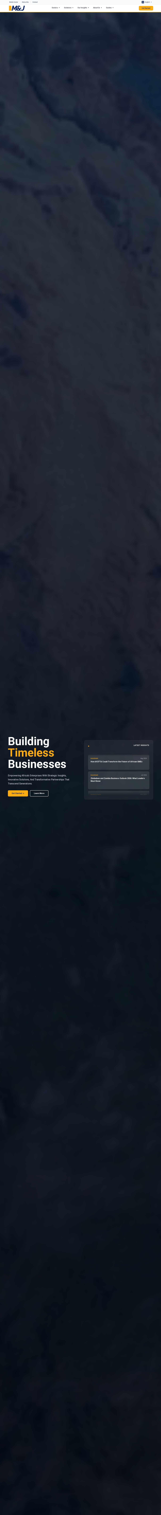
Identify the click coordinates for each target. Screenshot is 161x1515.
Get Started (146, 8)
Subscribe (25, 2)
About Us (96, 8)
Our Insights (82, 8)
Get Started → (18, 793)
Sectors (55, 8)
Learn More (39, 793)
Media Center (13, 2)
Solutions (67, 8)
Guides (109, 8)
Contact (35, 2)
